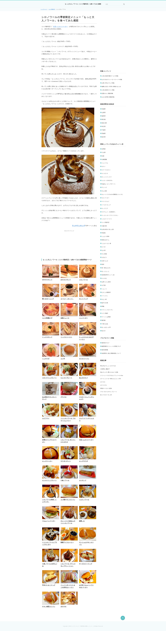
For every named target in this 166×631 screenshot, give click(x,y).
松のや (103, 330)
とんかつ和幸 (105, 236)
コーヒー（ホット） (67, 299)
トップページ (44, 9)
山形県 (103, 112)
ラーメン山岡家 (106, 317)
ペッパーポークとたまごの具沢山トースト (68, 586)
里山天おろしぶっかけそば (108, 365)
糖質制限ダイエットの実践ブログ (111, 346)
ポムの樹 (104, 191)
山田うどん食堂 (106, 282)
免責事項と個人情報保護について (111, 353)
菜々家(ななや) (106, 268)
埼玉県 (103, 126)
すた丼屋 (104, 254)
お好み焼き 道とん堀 (108, 229)
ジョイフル (105, 163)
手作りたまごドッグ (48, 585)
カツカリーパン (84, 358)
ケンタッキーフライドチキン (110, 215)
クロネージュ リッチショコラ (86, 398)
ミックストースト (66, 337)
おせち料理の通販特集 (108, 97)
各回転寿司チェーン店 (108, 275)
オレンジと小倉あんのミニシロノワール (68, 522)
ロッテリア (105, 208)
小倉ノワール (65, 480)
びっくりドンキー (107, 177)
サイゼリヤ (105, 173)
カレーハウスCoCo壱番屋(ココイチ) (112, 194)
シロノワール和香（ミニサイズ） (49, 501)
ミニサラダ (45, 358)
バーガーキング (106, 205)
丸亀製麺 (104, 159)
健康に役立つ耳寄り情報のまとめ (111, 86)
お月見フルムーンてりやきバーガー (86, 586)
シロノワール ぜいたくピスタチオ (68, 441)
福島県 (103, 116)
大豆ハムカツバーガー (60, 26)
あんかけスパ (83, 377)
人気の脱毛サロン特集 (108, 90)
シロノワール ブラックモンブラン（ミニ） (68, 565)
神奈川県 (104, 123)
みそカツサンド (66, 279)
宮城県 (103, 109)
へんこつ (104, 289)
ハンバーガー (83, 318)
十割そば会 (105, 324)
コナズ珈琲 (105, 313)
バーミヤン (105, 295)
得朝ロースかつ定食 (106, 388)
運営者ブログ (105, 343)
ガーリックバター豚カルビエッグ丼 (110, 378)
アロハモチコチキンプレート (108, 391)
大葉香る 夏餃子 (105, 369)
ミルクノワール (84, 499)
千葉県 (103, 130)
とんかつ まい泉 (106, 243)
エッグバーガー (47, 461)
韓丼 (103, 264)
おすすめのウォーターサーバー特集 (112, 79)
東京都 (103, 119)
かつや (103, 247)
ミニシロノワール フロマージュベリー (68, 419)
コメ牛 (63, 358)
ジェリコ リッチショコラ (86, 419)
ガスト (103, 166)
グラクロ (63, 397)
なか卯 (103, 250)
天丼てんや (105, 261)
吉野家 (103, 149)
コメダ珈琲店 (52, 9)
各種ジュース (65, 318)
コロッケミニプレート (49, 377)
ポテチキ (63, 606)
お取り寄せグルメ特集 (108, 83)
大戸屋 (103, 285)
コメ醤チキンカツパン (68, 499)
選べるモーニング (48, 299)
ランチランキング (78, 226)
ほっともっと (105, 271)
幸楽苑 (103, 233)
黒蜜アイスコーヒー (67, 542)
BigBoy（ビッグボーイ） (109, 184)
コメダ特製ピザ (47, 318)
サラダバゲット (66, 461)
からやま (104, 278)
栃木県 (103, 137)
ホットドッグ (83, 299)
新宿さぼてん (105, 240)
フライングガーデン (107, 310)
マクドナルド (105, 201)
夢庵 (103, 306)
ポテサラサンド (47, 279)
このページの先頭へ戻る (123, 618)
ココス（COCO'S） (107, 180)
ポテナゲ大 (103, 385)
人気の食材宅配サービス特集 (110, 76)
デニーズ (104, 187)
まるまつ (104, 257)
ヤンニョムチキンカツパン (86, 543)
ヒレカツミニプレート (49, 480)
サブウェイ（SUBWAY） (109, 212)
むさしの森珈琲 (106, 292)
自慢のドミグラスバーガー (49, 441)
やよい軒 (104, 299)
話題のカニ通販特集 (107, 93)
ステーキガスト (106, 170)
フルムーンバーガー (48, 521)
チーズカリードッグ (85, 563)
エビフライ (45, 418)
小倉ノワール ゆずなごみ (49, 565)
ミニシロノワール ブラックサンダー (49, 543)
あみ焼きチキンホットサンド (49, 398)
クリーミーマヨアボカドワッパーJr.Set (111, 375)
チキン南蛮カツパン (48, 606)
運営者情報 (105, 350)
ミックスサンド (47, 337)
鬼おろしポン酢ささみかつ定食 (109, 372)
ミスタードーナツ (107, 219)
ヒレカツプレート (66, 377)
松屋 (103, 156)
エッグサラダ (83, 461)
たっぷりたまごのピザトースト (86, 338)
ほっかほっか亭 (106, 327)
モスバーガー (105, 198)
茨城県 (103, 133)
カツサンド (82, 480)
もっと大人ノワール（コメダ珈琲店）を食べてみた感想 (83, 4)
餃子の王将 (105, 303)
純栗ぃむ (82, 521)
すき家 (103, 152)
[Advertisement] (69, 243)
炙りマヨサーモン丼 (106, 395)
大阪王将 (104, 226)
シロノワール (83, 279)
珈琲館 (103, 320)
